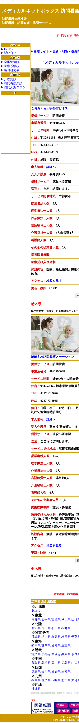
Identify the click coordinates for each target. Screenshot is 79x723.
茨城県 (36, 636)
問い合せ (10, 53)
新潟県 (36, 628)
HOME (8, 49)
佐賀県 (46, 680)
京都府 (46, 654)
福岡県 (36, 680)
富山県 (46, 628)
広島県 (66, 662)
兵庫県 (66, 654)
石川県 (56, 628)
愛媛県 (56, 671)
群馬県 (56, 636)
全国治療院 (11, 62)
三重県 (66, 645)
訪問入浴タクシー (16, 87)
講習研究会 (11, 70)
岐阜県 (36, 645)
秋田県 (66, 619)
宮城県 (56, 619)
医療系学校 (11, 66)
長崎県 (56, 680)
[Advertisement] (15, 124)
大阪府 (56, 654)
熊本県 (66, 680)
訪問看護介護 (13, 83)
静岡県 (46, 645)
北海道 (36, 610)
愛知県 (56, 645)
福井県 (66, 628)
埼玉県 (66, 636)
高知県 (66, 671)
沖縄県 (36, 688)
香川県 (46, 671)
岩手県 (46, 619)
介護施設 (10, 79)
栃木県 (46, 636)
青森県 (36, 619)
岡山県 (56, 662)
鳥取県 (36, 662)
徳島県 (36, 671)
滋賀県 (36, 654)
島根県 (46, 662)
